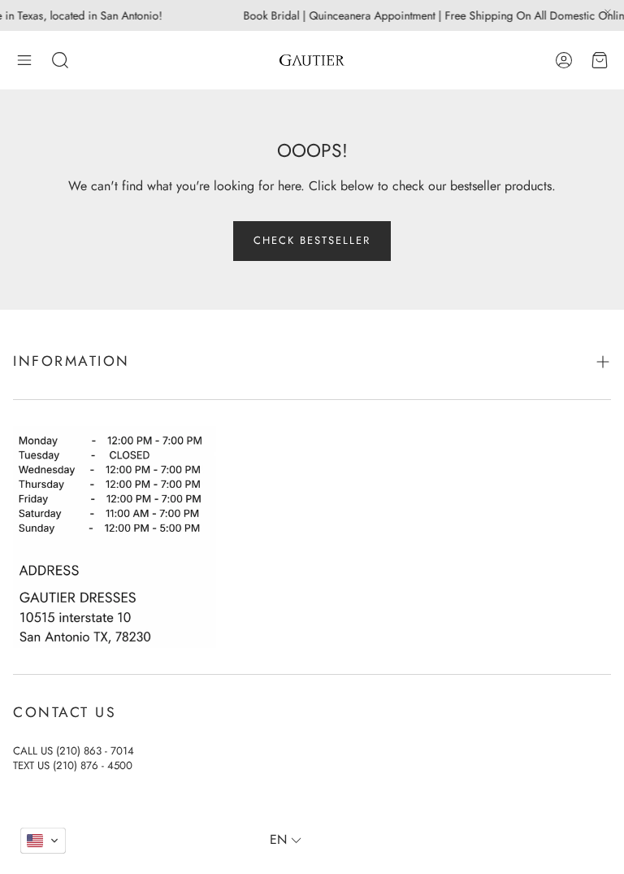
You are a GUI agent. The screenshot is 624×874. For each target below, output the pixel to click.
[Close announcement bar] (608, 12)
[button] (24, 60)
